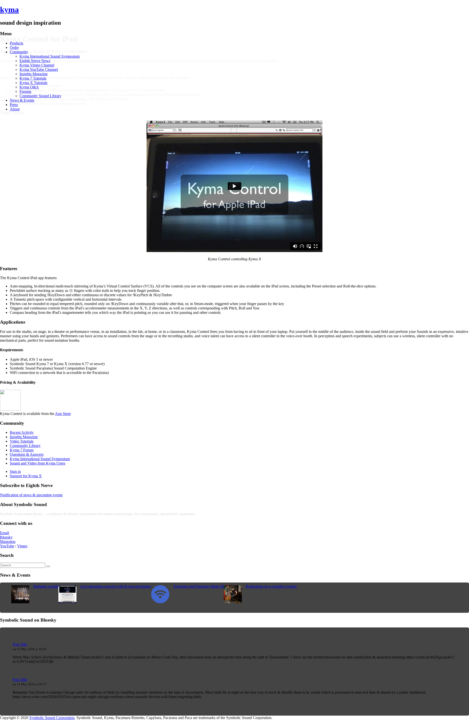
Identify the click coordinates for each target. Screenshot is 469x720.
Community (19, 52)
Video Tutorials (21, 441)
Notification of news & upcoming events (31, 495)
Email (4, 533)
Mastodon (7, 542)
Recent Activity (22, 432)
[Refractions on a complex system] (233, 602)
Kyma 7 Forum (21, 450)
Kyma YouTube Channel (39, 69)
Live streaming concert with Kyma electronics (115, 586)
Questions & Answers (26, 454)
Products (16, 43)
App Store (63, 414)
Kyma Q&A (29, 87)
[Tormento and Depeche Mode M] (160, 602)
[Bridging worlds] (20, 602)
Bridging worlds (45, 586)
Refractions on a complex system (271, 586)
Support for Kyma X (26, 476)
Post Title (20, 644)
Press (14, 105)
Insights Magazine (34, 74)
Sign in (15, 471)
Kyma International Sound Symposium (50, 56)
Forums (25, 91)
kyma (9, 9)
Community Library (25, 446)
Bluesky (6, 537)
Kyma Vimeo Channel (37, 65)
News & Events (22, 100)
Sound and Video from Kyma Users (37, 463)
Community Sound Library (40, 96)
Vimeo (22, 546)
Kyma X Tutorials (33, 83)
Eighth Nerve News (35, 61)
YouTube (7, 546)
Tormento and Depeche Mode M (198, 586)
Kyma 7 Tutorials (33, 78)
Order (14, 47)
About (15, 109)
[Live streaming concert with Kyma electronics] (67, 602)
